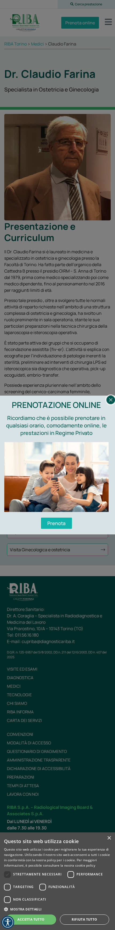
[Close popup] (110, 400)
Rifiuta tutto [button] (84, 919)
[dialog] (57, 881)
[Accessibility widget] (7, 922)
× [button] (109, 838)
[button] (57, 909)
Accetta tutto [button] (30, 919)
